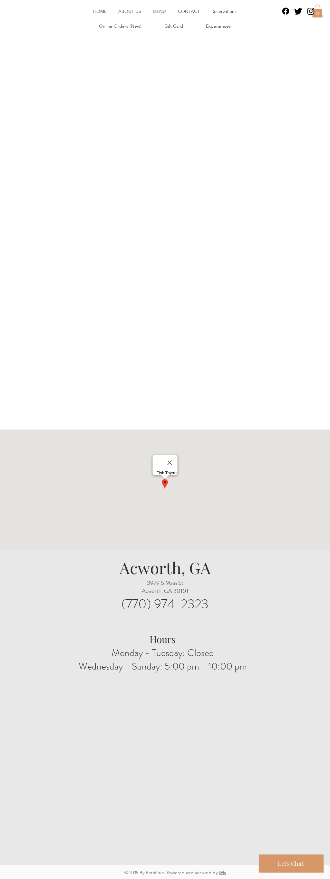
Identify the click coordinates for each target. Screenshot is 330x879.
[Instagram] (310, 11)
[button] (317, 11)
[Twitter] (298, 11)
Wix (222, 872)
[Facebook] (285, 11)
